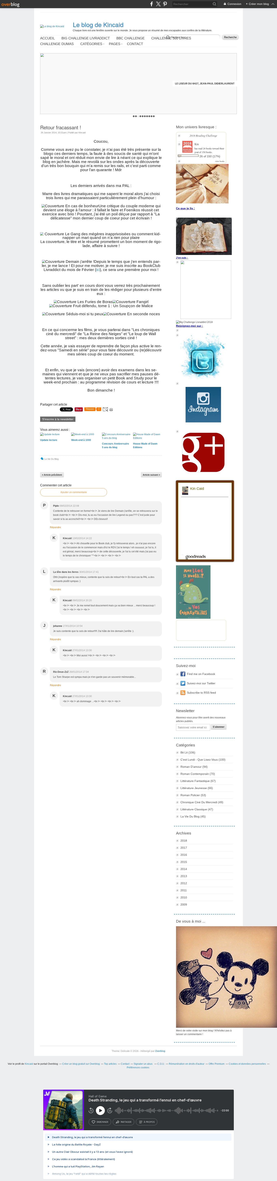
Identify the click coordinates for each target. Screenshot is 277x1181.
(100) (202, 759)
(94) (194, 766)
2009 (183, 904)
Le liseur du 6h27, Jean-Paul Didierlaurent (204, 83)
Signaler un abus (143, 1063)
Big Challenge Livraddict (85, 38)
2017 (183, 847)
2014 (183, 869)
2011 (183, 890)
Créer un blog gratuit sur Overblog (81, 1063)
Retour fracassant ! (60, 127)
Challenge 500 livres (171, 38)
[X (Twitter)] (158, 4)
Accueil (47, 38)
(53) (193, 795)
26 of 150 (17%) (210, 156)
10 (154, 116)
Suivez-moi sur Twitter (201, 683)
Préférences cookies (138, 1067)
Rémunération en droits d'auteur (186, 1063)
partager (126, 1122)
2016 (183, 854)
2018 (183, 840)
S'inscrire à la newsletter (57, 419)
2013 (183, 876)
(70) (197, 773)
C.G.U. (161, 1063)
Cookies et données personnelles (247, 1063)
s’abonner (102, 1122)
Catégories (91, 44)
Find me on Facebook (201, 674)
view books (219, 161)
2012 (183, 883)
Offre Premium (216, 1063)
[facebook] (151, 4)
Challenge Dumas (57, 44)
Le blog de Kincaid (98, 25)
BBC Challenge (130, 38)
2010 (183, 897)
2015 (183, 862)
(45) (193, 816)
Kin (196, 144)
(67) (198, 781)
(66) (196, 788)
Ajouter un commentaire (73, 492)
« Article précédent (52, 475)
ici (98, 270)
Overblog (160, 1051)
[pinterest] (164, 4)
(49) (201, 802)
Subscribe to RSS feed (201, 692)
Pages (114, 44)
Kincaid (29, 1063)
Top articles (110, 1063)
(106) (187, 752)
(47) (196, 809)
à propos (149, 1122)
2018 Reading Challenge (203, 135)
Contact (135, 44)
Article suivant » (151, 475)
